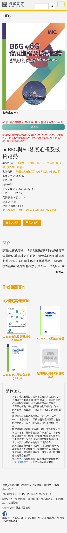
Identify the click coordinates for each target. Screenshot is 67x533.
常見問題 (20, 499)
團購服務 (33, 499)
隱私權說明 (47, 499)
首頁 (8, 15)
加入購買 (13, 222)
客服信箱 (13, 502)
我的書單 (33, 222)
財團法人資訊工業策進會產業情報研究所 (38, 171)
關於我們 (7, 499)
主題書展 (33, 127)
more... (60, 271)
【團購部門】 (23, 462)
